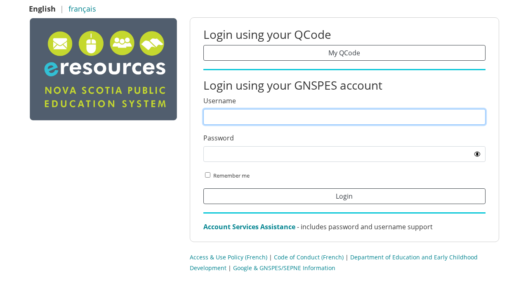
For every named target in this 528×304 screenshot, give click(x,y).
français (82, 9)
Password (218, 137)
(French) (256, 257)
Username (219, 100)
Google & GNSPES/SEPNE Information (284, 268)
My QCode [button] (344, 52)
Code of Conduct (297, 257)
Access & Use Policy (216, 257)
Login (344, 196)
